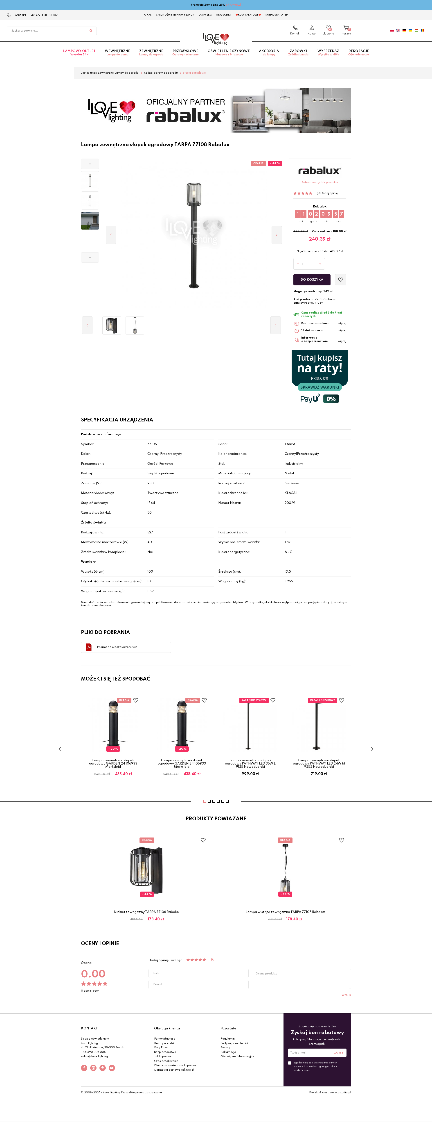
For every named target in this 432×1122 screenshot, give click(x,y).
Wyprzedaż (328, 53)
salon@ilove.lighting (94, 1056)
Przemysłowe (185, 53)
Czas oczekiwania (166, 1061)
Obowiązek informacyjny (237, 1056)
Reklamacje (228, 1052)
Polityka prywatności (234, 1043)
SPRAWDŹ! (233, 5)
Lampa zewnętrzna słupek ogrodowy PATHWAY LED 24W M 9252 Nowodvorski (319, 764)
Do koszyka (312, 279)
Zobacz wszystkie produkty (320, 182)
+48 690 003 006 (43, 15)
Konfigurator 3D (277, 15)
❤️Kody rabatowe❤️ (248, 15)
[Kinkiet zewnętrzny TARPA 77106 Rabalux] (111, 325)
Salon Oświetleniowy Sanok (175, 15)
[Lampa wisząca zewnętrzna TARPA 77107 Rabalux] (135, 325)
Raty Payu (161, 1047)
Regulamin (227, 1039)
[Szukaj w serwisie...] (91, 31)
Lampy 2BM (205, 15)
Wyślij (346, 995)
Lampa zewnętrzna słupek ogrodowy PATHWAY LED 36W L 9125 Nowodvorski (250, 764)
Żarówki (298, 53)
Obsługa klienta (167, 1028)
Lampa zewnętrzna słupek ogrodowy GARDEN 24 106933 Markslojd (113, 764)
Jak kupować (162, 1056)
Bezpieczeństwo (165, 1052)
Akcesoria (269, 53)
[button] (90, 164)
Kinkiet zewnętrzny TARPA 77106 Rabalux (147, 912)
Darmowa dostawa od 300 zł (174, 1070)
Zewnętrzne (151, 53)
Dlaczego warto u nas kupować (175, 1065)
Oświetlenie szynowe (229, 53)
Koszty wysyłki (164, 1043)
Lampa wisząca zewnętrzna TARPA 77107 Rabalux (285, 912)
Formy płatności (165, 1039)
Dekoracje (358, 53)
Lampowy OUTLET (79, 53)
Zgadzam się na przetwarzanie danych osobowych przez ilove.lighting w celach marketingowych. (315, 1066)
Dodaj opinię (329, 193)
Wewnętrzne (117, 53)
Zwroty (225, 1047)
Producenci (223, 15)
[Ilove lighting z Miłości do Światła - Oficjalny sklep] (216, 39)
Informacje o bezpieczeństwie (117, 647)
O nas (148, 15)
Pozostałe (228, 1028)
